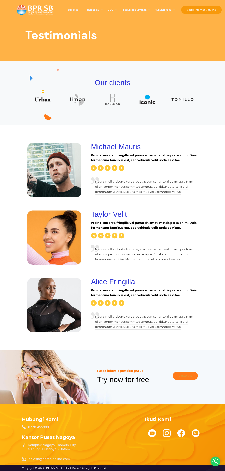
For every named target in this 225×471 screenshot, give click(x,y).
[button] (215, 461)
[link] (42, 99)
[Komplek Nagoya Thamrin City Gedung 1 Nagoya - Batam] (24, 444)
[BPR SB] (31, 10)
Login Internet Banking (201, 9)
